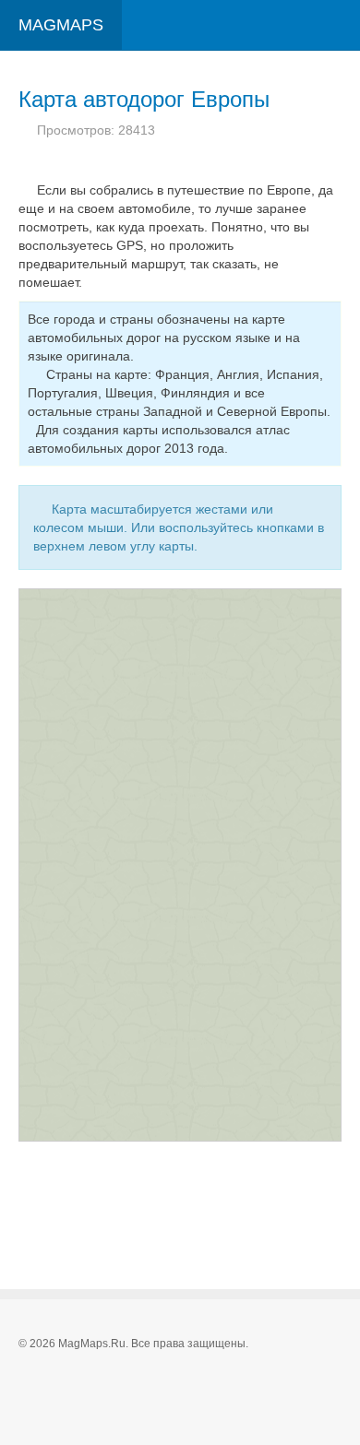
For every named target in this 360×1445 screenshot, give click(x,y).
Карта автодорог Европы (144, 99)
